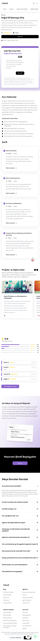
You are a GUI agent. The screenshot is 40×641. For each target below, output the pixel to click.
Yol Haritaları (26, 603)
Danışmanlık (26, 623)
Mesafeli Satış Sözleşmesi (9, 620)
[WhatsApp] (35, 636)
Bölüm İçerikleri (10, 168)
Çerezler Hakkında (15, 637)
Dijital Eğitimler (27, 615)
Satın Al (20, 36)
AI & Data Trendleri (8, 592)
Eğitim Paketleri (27, 600)
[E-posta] (28, 636)
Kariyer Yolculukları (22, 9)
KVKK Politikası (7, 615)
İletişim (24, 628)
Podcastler (6, 600)
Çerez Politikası (7, 612)
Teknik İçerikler (7, 595)
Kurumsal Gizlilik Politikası (10, 623)
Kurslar (11, 9)
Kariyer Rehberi (7, 603)
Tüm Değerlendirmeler (10, 386)
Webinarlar (6, 597)
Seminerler (25, 617)
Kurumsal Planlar (27, 625)
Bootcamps (26, 620)
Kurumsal (25, 612)
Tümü (4, 9)
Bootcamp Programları (29, 592)
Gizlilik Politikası (7, 617)
